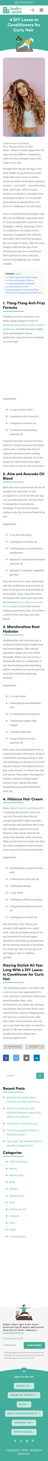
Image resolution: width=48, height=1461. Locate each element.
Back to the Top (24, 1377)
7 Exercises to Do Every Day (22, 1124)
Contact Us (22, 1423)
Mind (12, 1230)
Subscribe (25, 2)
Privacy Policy (29, 1358)
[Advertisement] (24, 372)
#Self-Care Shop (18, 1162)
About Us (22, 1386)
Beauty (13, 1169)
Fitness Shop (16, 1196)
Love (12, 1223)
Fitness (13, 1189)
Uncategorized (17, 1236)
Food (12, 1202)
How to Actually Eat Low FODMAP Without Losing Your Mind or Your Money (24, 1112)
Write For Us (23, 1432)
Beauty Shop (16, 1175)
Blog (22, 1404)
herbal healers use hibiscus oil (26, 808)
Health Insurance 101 (22, 1413)
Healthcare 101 (17, 1209)
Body (12, 1182)
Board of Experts (22, 1395)
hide (18, 274)
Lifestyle (14, 1216)
